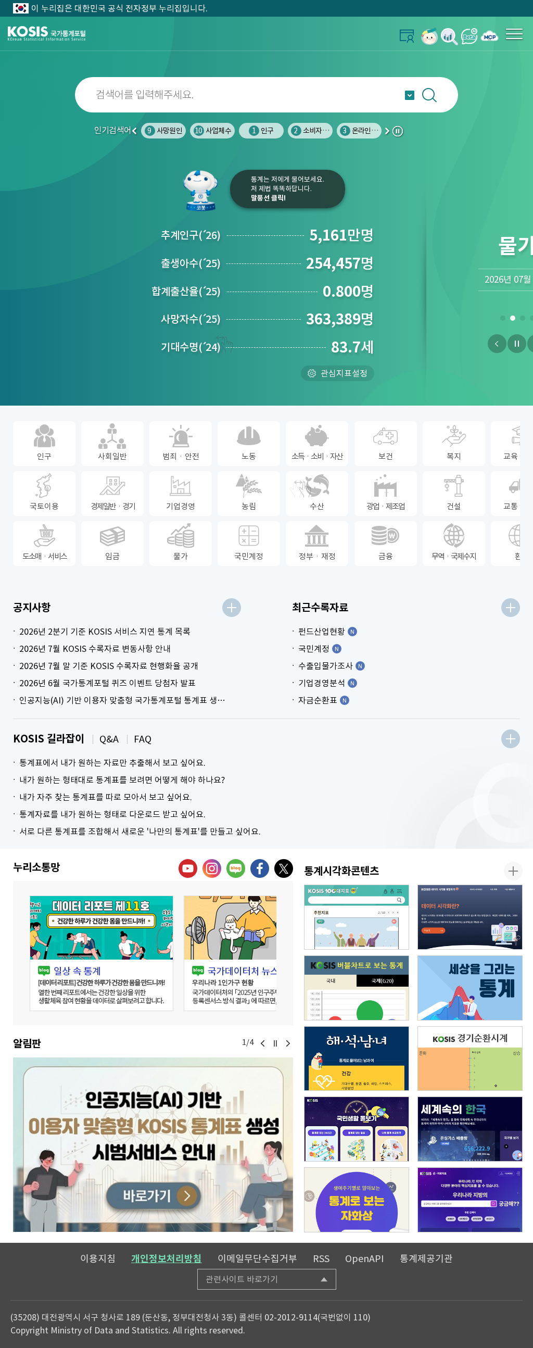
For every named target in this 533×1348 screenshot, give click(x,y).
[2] (512, 320)
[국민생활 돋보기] (356, 1129)
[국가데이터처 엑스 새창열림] (283, 868)
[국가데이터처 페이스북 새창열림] (259, 868)
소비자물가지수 (320, 130)
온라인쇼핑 (363, 130)
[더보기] (231, 607)
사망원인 (164, 130)
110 (360, 1317)
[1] (502, 320)
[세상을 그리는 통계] (470, 988)
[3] (522, 320)
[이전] (497, 343)
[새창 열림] (101, 953)
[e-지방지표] (470, 1200)
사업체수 (213, 130)
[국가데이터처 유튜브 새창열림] (188, 868)
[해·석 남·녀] (356, 1059)
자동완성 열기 (409, 95)
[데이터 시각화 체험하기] (470, 917)
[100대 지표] (356, 917)
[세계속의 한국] (470, 1129)
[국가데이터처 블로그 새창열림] (235, 868)
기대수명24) (191, 347)
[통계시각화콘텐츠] (513, 871)
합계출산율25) (186, 291)
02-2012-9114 (291, 1317)
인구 (262, 130)
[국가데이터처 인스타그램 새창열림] (211, 868)
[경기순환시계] (470, 1059)
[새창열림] (430, 36)
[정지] (516, 343)
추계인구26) (191, 235)
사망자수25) (191, 319)
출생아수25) (191, 263)
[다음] (288, 1043)
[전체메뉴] (514, 34)
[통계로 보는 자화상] (356, 1200)
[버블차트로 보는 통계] (356, 988)
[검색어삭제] (515, 94)
